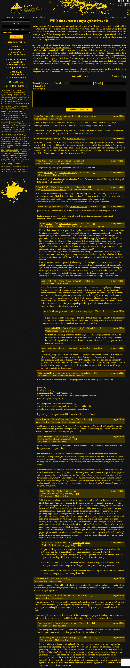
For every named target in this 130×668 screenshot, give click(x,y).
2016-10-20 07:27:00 (65, 419)
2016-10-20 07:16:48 (62, 161)
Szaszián (44, 116)
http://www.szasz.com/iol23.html (51, 448)
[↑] (88, 161)
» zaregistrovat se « (16, 42)
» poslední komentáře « (16, 85)
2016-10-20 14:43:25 (70, 637)
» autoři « (16, 52)
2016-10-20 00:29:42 (76, 138)
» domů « (16, 46)
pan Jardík (4, 90)
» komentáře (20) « (79, 76)
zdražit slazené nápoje (88, 34)
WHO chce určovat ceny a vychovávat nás (79, 21)
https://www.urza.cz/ (49, 163)
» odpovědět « (117, 116)
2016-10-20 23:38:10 (81, 348)
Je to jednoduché (15, 90)
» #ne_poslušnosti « (16, 59)
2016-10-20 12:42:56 (67, 623)
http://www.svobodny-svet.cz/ (53, 189)
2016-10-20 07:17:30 (63, 187)
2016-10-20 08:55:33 (64, 578)
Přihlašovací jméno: (16, 17)
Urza (44, 161)
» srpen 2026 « (16, 62)
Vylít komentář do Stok (79, 110)
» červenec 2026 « (16, 64)
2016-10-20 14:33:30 (84, 311)
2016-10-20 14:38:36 (75, 328)
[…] (29, 103)
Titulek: (98, 83)
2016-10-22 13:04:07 (69, 373)
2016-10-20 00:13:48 (64, 116)
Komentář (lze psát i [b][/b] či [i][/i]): (40, 86)
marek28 (44, 578)
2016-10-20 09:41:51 (69, 491)
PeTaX (45, 187)
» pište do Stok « (16, 54)
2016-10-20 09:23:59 (68, 173)
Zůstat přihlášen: (16, 29)
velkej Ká (42, 17)
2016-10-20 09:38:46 (68, 224)
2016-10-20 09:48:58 (72, 281)
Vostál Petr (49, 373)
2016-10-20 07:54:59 (68, 436)
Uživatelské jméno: (62, 83)
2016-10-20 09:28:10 (66, 595)
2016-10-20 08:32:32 (78, 207)
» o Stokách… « (16, 49)
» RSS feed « (16, 72)
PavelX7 (3, 164)
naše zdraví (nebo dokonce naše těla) (56, 47)
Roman (45, 419)
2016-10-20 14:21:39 (81, 543)
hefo (2, 106)
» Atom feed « (16, 74)
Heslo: (16, 23)
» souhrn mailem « (16, 77)
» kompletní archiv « (16, 67)
